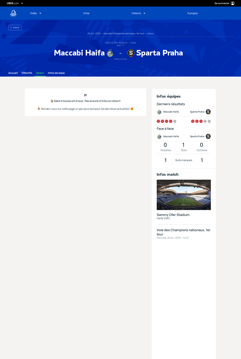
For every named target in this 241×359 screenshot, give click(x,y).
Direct (40, 73)
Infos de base (56, 73)
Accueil (13, 73)
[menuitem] (52, 13)
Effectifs (27, 73)
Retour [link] (16, 27)
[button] (35, 13)
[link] (86, 13)
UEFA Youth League (13, 13)
